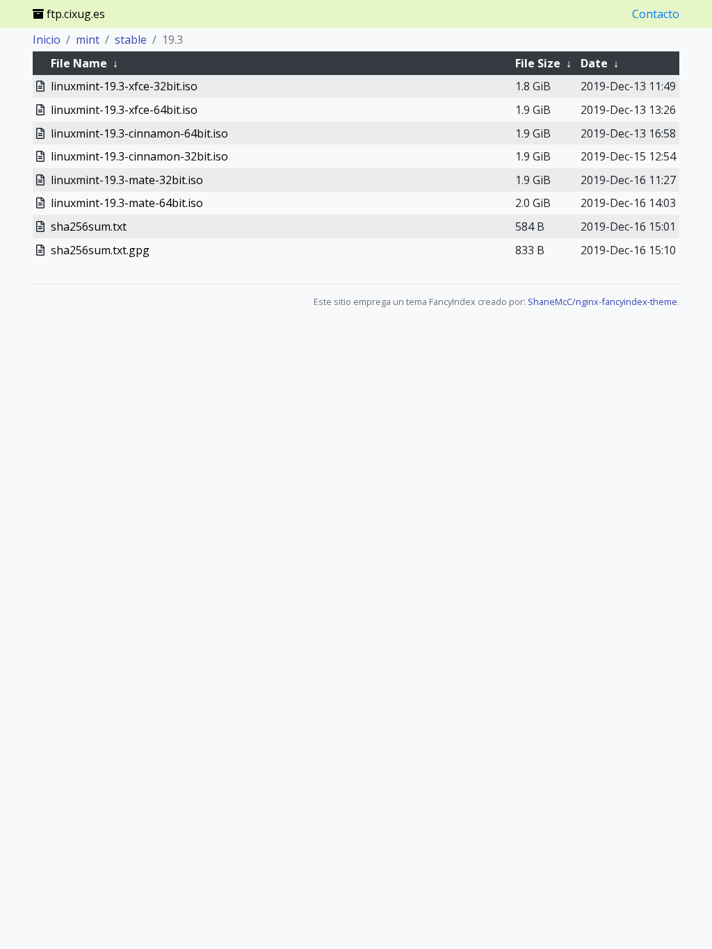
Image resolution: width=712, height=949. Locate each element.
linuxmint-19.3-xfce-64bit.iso (124, 109)
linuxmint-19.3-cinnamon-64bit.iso (139, 133)
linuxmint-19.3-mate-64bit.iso (127, 203)
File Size (537, 63)
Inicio (46, 39)
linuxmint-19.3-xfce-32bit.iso (124, 86)
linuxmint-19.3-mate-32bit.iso (127, 180)
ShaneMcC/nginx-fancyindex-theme (602, 301)
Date (594, 63)
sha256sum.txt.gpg (100, 250)
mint (87, 39)
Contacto (655, 14)
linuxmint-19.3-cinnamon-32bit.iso (139, 156)
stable (131, 39)
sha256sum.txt (89, 226)
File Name (79, 63)
